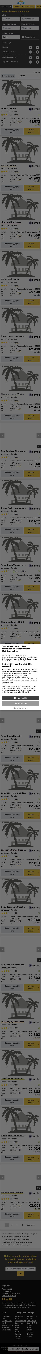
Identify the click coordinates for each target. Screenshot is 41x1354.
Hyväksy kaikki (20, 698)
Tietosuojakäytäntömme (20, 708)
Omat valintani (20, 703)
